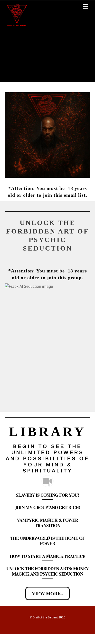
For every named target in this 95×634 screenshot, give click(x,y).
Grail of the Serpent (45, 617)
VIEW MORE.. (47, 593)
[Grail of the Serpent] (17, 25)
